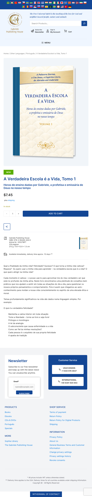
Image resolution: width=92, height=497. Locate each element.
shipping (11, 200)
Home (6, 53)
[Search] (84, 23)
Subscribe (24, 393)
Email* (16, 381)
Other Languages (17, 53)
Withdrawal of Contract (46, 494)
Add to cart (56, 213)
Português (30, 53)
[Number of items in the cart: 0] (65, 31)
